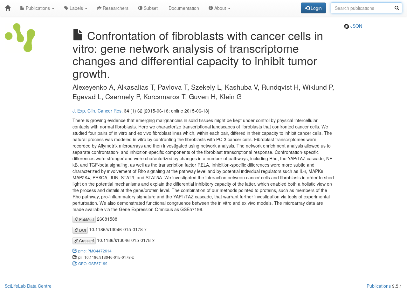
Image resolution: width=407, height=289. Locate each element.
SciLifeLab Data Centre (28, 286)
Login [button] (315, 8)
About (220, 8)
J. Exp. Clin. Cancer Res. (97, 110)
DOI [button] (82, 230)
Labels (76, 8)
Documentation (183, 8)
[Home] (7, 8)
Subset (150, 8)
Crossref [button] (86, 240)
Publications (37, 8)
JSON (355, 26)
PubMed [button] (86, 219)
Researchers (114, 8)
